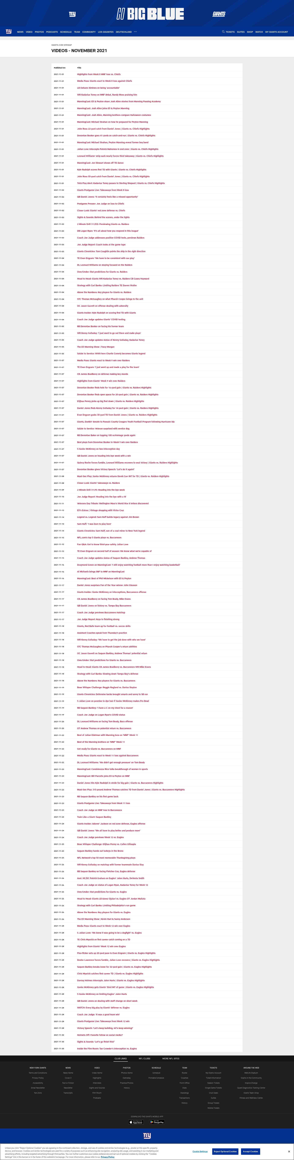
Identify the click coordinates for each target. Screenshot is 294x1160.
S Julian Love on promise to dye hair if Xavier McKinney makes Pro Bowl (113, 701)
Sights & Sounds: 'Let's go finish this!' (96, 1041)
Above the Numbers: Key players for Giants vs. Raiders (104, 292)
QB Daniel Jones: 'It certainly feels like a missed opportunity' (107, 196)
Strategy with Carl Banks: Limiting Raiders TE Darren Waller (107, 285)
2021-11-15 (59, 537)
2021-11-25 (59, 844)
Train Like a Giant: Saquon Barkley (94, 817)
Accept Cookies (250, 1151)
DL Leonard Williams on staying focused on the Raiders (104, 265)
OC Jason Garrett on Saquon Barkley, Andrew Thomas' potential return (112, 653)
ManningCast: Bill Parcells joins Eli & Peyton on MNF (103, 776)
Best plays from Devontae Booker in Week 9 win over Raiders (107, 442)
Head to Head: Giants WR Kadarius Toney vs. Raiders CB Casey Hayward (113, 278)
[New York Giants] (147, 1136)
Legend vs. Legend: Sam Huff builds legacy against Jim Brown (108, 517)
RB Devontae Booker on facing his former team (100, 326)
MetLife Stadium (251, 1073)
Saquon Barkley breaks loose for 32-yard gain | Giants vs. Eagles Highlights (114, 966)
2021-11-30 (59, 1035)
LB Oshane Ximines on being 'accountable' (98, 87)
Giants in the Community (251, 1078)
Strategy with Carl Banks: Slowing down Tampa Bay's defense (107, 673)
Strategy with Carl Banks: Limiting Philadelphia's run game (106, 905)
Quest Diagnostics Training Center (251, 1088)
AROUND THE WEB (251, 1068)
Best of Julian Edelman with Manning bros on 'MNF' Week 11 (107, 735)
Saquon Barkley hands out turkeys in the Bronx (100, 851)
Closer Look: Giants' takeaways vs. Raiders (98, 483)
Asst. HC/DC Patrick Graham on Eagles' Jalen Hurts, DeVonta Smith (110, 878)
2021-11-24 (59, 817)
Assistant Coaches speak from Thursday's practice (102, 632)
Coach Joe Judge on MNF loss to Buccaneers (99, 810)
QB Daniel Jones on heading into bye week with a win (104, 455)
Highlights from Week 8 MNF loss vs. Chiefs (99, 74)
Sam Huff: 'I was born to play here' (94, 524)
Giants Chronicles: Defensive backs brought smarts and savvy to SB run (112, 694)
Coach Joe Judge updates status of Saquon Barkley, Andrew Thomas (111, 558)
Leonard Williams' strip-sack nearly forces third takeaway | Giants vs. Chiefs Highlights (120, 156)
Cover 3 (68, 1078)
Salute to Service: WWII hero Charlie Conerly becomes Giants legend (111, 353)
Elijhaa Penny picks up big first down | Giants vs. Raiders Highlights (110, 401)
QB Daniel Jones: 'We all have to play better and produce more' (108, 830)
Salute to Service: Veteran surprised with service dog (103, 428)
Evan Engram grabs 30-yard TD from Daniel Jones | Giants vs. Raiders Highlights (117, 414)
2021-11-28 (59, 926)
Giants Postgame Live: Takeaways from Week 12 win (103, 1021)
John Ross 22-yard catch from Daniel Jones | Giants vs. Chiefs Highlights (113, 128)
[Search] (223, 31)
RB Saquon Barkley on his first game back (97, 796)
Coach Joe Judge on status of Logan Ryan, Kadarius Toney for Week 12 (112, 885)
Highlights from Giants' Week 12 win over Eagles (101, 946)
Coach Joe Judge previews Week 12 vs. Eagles (100, 837)
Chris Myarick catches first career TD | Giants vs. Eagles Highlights (110, 973)
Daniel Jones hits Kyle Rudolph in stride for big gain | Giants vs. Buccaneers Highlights (120, 783)
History (127, 1088)
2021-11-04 (59, 258)
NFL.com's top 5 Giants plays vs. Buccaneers (99, 537)
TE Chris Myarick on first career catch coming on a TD (103, 939)
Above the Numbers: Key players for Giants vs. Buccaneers (106, 680)
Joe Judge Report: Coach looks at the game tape (101, 244)
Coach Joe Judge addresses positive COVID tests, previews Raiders (110, 237)
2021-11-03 (59, 217)
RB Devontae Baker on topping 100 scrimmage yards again (106, 435)
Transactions (184, 1098)
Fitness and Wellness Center (251, 1098)
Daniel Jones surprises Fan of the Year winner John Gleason (107, 585)
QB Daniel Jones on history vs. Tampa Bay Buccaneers (104, 605)
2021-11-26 (59, 864)
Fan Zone (38, 1093)
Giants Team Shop (251, 1093)
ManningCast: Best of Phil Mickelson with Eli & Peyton (104, 578)
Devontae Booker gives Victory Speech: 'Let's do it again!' (105, 469)
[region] (147, 1151)
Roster (184, 1073)
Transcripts (68, 1093)
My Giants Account (213, 1073)
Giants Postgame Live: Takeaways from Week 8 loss (103, 190)
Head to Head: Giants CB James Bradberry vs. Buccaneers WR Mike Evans (114, 667)
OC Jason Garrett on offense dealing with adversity (102, 306)
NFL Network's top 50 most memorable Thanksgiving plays (106, 857)
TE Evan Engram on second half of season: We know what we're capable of (114, 551)
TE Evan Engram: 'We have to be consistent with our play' (106, 258)
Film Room (97, 1093)
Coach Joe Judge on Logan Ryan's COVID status (101, 714)
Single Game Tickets (213, 1088)
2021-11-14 (59, 517)
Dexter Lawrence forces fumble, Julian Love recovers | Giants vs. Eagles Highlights (118, 960)
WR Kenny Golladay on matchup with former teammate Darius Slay (110, 864)
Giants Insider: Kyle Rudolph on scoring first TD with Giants (106, 312)
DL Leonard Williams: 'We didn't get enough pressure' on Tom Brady (111, 762)
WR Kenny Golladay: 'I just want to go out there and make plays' (109, 333)
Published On (59, 68)
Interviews (97, 1083)
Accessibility (38, 1083)
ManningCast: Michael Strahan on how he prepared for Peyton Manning (112, 122)
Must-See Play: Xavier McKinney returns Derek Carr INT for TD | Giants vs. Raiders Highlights (123, 476)
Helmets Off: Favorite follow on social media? (100, 1035)
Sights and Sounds (97, 1088)
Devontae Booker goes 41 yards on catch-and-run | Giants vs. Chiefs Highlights (116, 135)
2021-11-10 (59, 497)
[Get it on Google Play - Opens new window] (157, 1123)
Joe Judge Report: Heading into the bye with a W (101, 496)
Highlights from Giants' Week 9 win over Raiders (101, 381)
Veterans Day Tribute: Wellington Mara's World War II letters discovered (113, 503)
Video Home (97, 1073)
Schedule (156, 1073)
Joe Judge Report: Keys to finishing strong (98, 619)
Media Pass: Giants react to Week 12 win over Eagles (103, 926)
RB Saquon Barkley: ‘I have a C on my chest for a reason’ (105, 708)
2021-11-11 (59, 503)
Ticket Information (213, 1078)
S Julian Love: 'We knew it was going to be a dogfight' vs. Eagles (109, 932)
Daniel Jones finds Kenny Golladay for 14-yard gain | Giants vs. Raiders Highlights (117, 408)
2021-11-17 (59, 585)
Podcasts (97, 1098)
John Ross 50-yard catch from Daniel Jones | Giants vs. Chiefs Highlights (113, 176)
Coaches (184, 1078)
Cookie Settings (200, 1151)
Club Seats (213, 1093)
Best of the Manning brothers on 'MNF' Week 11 (101, 742)
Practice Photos (126, 1083)
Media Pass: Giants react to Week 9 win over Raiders (103, 360)
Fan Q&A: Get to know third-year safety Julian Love (102, 544)
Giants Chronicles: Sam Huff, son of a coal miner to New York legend (111, 530)
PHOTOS (126, 1068)
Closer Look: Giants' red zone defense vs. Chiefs (101, 210)
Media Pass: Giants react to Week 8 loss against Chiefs (104, 81)
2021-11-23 (59, 769)
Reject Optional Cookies (225, 1151)
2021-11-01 (59, 74)
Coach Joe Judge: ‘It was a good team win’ (98, 1014)
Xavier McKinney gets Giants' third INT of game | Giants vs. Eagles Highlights (115, 987)
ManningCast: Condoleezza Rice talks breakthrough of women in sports (112, 769)
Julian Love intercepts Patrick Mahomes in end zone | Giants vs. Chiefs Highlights (117, 149)
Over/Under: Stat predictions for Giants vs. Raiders (102, 271)
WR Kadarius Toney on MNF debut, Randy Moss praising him (107, 94)
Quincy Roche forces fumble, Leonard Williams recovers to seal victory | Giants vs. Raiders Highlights (127, 462)
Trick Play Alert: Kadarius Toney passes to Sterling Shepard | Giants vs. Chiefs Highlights (121, 183)
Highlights (97, 1078)
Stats (184, 1088)
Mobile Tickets (213, 1108)
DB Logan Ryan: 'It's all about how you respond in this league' (108, 230)
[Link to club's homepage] (8, 31)
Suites (213, 1098)
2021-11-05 (59, 326)
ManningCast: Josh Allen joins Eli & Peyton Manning (103, 108)
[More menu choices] (135, 31)
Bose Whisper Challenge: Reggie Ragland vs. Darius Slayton (107, 687)
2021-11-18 (59, 626)
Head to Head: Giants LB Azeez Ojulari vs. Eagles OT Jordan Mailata (111, 898)
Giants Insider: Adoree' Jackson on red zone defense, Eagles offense (111, 823)
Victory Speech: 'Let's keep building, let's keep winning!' (105, 1028)
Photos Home (126, 1073)
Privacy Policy (38, 1078)
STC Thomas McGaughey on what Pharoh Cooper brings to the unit (110, 299)
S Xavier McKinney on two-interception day (98, 449)
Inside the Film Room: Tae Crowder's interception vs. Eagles (107, 1048)
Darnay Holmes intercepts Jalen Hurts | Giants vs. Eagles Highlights (111, 980)
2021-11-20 (59, 721)
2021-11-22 (59, 735)
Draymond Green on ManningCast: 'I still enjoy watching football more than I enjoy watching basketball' (128, 564)
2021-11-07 (59, 360)
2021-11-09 (59, 490)
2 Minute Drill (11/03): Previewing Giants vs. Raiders (103, 224)
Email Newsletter (38, 1088)
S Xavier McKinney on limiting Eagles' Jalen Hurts (102, 994)
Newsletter (68, 1088)
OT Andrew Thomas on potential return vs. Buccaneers (104, 728)
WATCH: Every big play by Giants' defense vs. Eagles (103, 1007)
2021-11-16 (59, 565)
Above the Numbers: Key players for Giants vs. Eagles (103, 912)
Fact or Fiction (68, 1083)
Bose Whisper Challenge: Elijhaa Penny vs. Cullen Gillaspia (106, 844)
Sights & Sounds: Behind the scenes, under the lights (103, 217)
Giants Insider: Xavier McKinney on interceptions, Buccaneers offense (111, 592)
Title (79, 68)
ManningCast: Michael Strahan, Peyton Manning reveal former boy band (112, 142)
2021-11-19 (59, 687)
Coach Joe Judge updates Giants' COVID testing (101, 319)
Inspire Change (251, 1083)
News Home (68, 1073)
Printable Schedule (156, 1078)
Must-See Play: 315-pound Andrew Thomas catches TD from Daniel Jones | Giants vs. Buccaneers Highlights (131, 789)
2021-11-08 (59, 476)
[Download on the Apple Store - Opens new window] (136, 1122)
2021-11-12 (59, 510)
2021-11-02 (59, 190)
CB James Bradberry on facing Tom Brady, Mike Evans (104, 599)
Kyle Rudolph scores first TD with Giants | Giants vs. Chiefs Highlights (111, 169)
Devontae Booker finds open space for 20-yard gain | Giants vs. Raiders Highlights (117, 394)
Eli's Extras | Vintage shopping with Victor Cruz (100, 510)
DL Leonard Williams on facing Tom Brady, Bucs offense (105, 721)
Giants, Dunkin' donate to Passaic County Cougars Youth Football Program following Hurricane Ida (126, 421)
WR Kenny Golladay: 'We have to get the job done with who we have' (111, 639)
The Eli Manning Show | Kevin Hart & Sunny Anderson (103, 919)
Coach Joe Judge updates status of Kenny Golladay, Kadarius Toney (111, 340)
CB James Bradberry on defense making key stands (102, 374)
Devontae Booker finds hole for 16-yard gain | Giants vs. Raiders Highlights (114, 387)
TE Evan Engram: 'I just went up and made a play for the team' (108, 367)
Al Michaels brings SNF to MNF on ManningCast (100, 571)
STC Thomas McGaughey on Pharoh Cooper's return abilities (107, 646)
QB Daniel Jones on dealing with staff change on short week (107, 1001)
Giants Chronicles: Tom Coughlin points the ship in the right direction (111, 251)
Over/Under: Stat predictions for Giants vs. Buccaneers (104, 660)
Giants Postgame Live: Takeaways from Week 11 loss (103, 803)
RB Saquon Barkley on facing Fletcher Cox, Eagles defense (106, 871)
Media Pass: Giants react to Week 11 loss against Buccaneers (107, 755)
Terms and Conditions (38, 1073)
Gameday (127, 1078)
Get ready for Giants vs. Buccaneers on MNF (99, 748)
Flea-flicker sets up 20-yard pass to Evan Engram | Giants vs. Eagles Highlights (116, 953)
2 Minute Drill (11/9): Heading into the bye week (101, 489)
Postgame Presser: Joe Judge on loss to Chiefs (100, 203)
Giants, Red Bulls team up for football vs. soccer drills (103, 626)
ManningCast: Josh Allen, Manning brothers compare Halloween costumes (114, 115)
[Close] (289, 1151)
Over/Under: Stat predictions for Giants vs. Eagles (102, 891)
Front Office (184, 1083)
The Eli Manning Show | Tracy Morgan (95, 346)
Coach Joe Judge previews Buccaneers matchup (101, 612)
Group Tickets (213, 1103)
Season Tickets (213, 1083)
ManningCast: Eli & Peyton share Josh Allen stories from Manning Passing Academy (119, 101)
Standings (184, 1093)
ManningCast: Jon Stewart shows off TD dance (100, 163)
